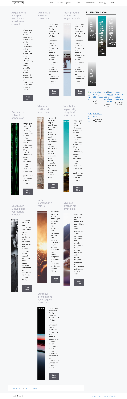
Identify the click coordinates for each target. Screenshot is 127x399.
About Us (113, 396)
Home (51, 3)
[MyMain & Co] (17, 3)
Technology (102, 3)
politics (68, 3)
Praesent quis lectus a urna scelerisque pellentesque (101, 32)
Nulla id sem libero (92, 73)
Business (60, 3)
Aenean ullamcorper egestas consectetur (111, 29)
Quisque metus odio (92, 26)
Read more (28, 98)
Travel (112, 3)
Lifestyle (66, 121)
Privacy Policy (96, 396)
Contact (105, 396)
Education (78, 3)
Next (36, 388)
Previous (15, 388)
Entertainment (89, 3)
